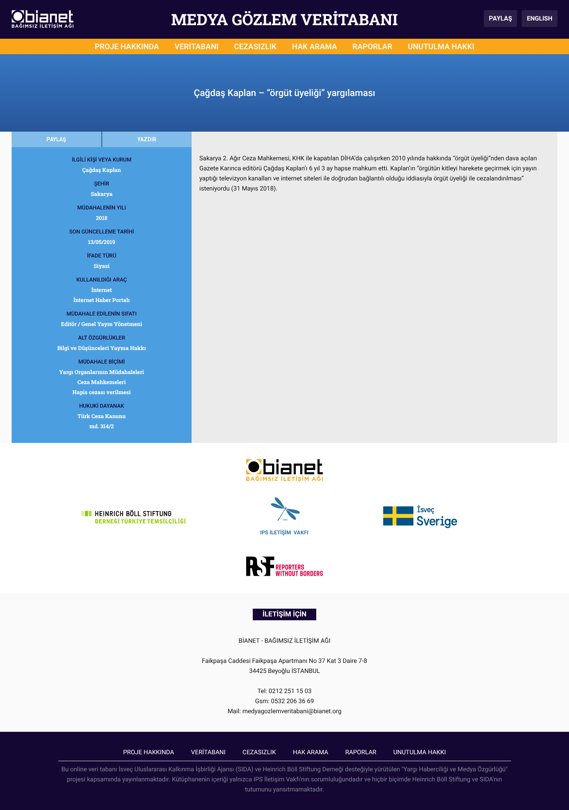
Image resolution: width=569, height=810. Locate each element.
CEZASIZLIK (255, 46)
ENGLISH (539, 18)
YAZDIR (146, 139)
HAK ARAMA (314, 46)
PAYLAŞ (500, 18)
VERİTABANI (197, 46)
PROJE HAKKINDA (126, 46)
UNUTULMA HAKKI (441, 46)
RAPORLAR (372, 46)
